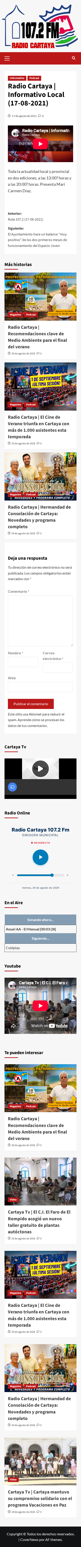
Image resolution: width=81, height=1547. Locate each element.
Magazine (15, 315)
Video (13, 1200)
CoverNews (29, 1539)
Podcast (34, 78)
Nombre (15, 653)
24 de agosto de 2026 (23, 533)
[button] (9, 57)
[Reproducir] (40, 857)
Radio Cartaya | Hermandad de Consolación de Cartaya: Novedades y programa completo (39, 517)
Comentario (18, 591)
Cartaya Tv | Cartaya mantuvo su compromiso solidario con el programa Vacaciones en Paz (40, 1498)
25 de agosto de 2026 (23, 443)
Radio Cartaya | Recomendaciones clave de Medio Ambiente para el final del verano (37, 337)
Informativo (17, 78)
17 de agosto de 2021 (24, 116)
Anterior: (25, 216)
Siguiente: (37, 237)
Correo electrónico (53, 656)
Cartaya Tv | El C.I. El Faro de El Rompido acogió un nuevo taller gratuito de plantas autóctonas (39, 1222)
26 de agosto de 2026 (23, 353)
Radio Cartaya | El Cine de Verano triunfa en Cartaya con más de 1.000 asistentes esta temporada (38, 427)
